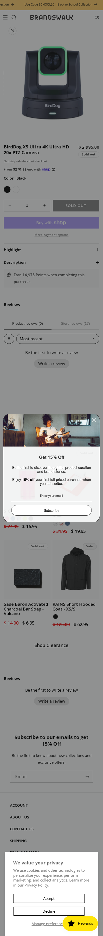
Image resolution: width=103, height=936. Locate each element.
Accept (48, 898)
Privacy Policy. (36, 885)
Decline (48, 911)
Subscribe (52, 510)
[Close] (94, 420)
